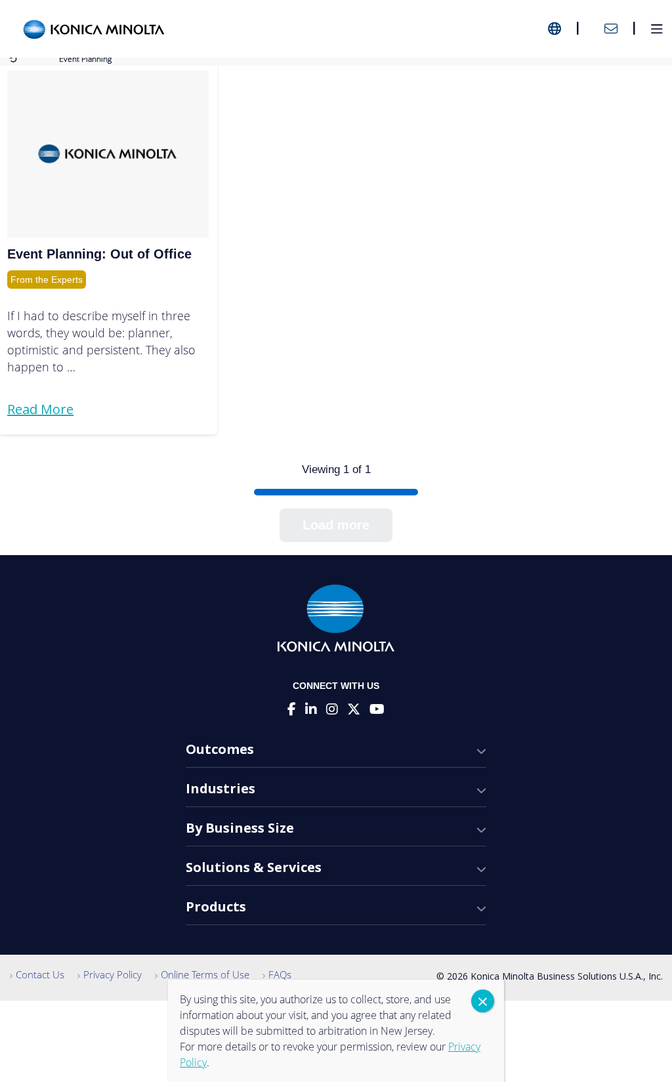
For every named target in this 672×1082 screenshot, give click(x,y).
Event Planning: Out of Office (99, 254)
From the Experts (46, 279)
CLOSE (482, 1000)
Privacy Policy (112, 974)
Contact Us (40, 974)
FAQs (279, 974)
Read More (40, 409)
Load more (336, 525)
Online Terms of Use (205, 974)
